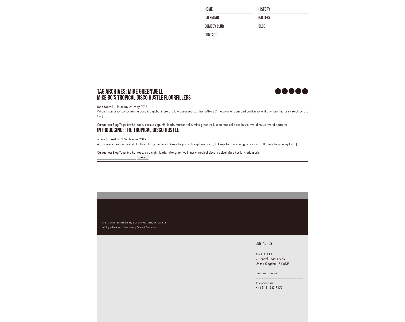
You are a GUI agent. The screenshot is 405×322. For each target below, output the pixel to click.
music (193, 152)
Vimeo (305, 91)
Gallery (264, 17)
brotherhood (135, 124)
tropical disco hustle (236, 124)
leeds (170, 124)
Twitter (285, 91)
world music (258, 124)
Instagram (298, 91)
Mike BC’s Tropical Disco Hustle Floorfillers (144, 97)
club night (151, 152)
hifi (163, 124)
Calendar (212, 17)
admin (101, 139)
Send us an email (267, 273)
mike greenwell (204, 124)
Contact (211, 34)
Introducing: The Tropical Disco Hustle (138, 129)
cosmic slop (152, 124)
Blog (262, 26)
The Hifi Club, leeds (118, 20)
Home (209, 9)
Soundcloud (291, 91)
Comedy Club (214, 26)
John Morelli (105, 106)
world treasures (277, 124)
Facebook (278, 91)
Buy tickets (274, 306)
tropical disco (206, 152)
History (264, 9)
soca (219, 124)
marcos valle (184, 124)
